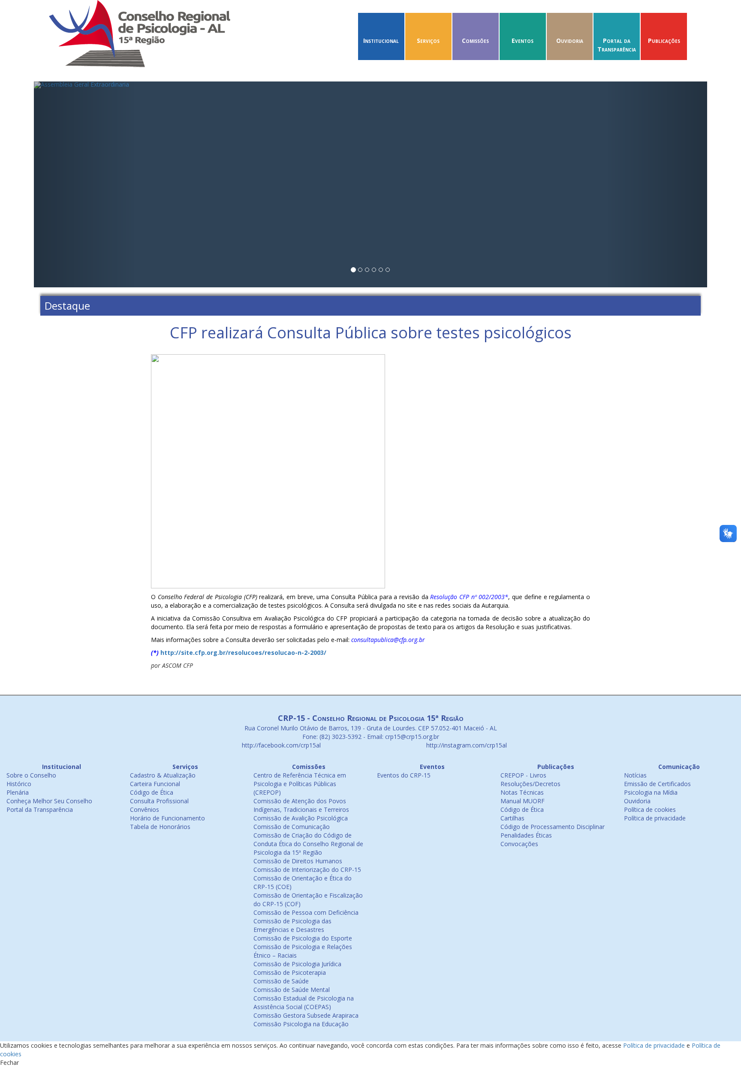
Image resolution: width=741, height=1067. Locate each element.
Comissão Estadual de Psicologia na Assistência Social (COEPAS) (303, 1002)
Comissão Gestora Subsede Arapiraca (305, 1015)
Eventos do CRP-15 (404, 775)
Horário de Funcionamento (167, 818)
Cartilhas (512, 818)
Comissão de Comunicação (291, 827)
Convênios (144, 809)
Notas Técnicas (522, 792)
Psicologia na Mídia (651, 792)
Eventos (522, 40)
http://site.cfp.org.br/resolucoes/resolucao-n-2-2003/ (243, 652)
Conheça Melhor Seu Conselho (49, 801)
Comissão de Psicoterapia (289, 972)
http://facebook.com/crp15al (280, 745)
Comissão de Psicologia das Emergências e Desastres (292, 925)
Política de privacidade (655, 818)
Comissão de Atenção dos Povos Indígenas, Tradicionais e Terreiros (301, 805)
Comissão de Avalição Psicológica (300, 818)
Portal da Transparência (616, 44)
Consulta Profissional (159, 801)
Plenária (17, 792)
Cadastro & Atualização (163, 775)
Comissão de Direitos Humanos (297, 861)
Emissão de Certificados (657, 784)
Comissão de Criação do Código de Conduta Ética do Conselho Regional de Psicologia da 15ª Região (308, 843)
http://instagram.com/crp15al (466, 745)
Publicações (664, 40)
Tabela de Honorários (160, 827)
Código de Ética (151, 792)
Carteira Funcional (155, 784)
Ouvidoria (569, 40)
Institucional (381, 40)
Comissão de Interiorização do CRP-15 (307, 869)
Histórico (18, 784)
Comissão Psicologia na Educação (301, 1024)
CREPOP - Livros (523, 775)
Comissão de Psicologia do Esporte (302, 938)
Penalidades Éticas (526, 835)
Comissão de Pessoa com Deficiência (305, 912)
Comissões (475, 40)
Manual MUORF (522, 801)
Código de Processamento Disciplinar (552, 827)
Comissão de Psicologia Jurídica (297, 964)
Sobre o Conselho (31, 775)
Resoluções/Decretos (530, 784)
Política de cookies (650, 809)
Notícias (635, 775)
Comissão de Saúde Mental (291, 990)
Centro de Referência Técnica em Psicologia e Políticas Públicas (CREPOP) (299, 783)
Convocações (519, 844)
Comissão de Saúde (281, 981)
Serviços (428, 40)
